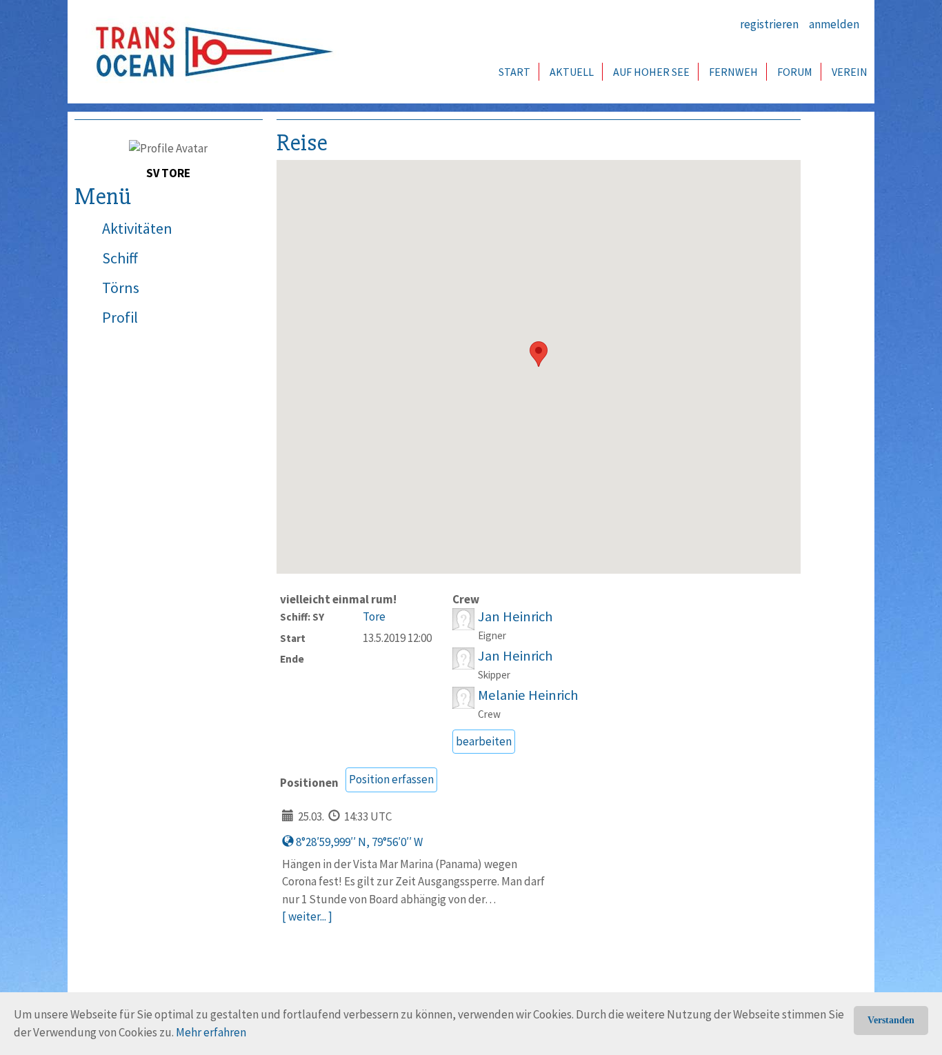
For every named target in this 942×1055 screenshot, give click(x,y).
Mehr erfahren (211, 1032)
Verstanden (891, 1020)
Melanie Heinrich (528, 695)
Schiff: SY (302, 616)
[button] (539, 354)
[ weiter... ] (307, 916)
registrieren (769, 24)
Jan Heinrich (515, 616)
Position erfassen (391, 779)
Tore (374, 616)
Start (514, 72)
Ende (292, 658)
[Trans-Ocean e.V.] (209, 52)
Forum (794, 72)
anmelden (834, 24)
